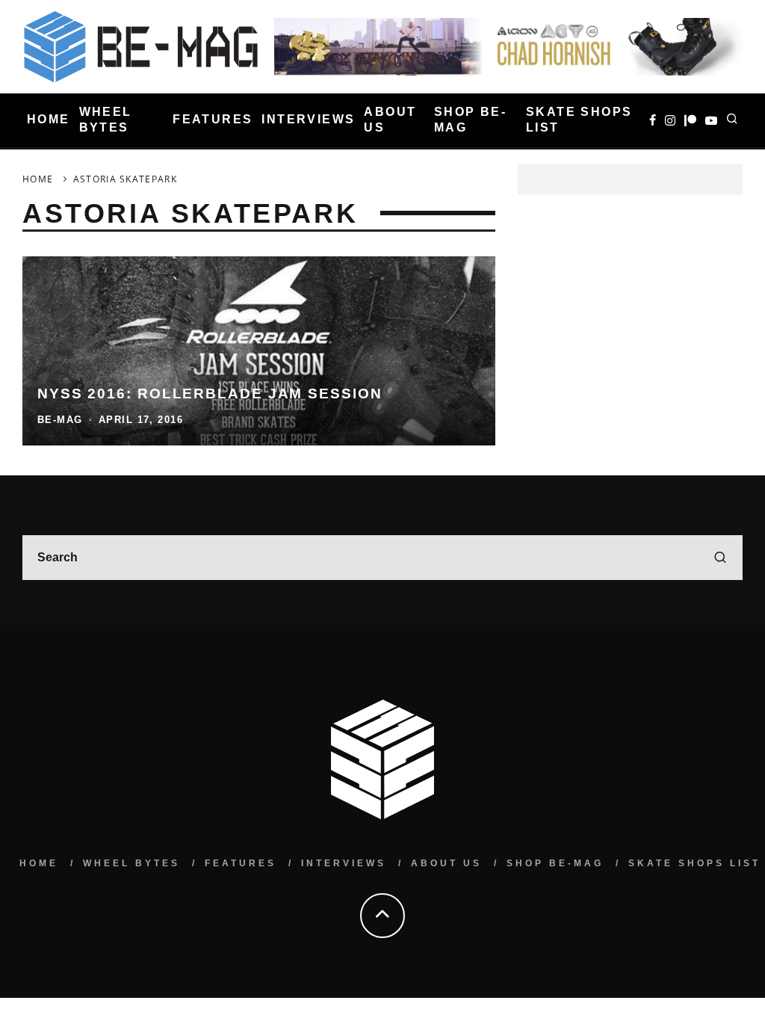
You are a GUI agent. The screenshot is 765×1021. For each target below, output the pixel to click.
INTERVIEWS (308, 119)
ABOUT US (390, 119)
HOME (48, 119)
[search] (720, 557)
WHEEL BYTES (105, 119)
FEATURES (213, 119)
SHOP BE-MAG (470, 119)
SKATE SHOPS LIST (579, 119)
